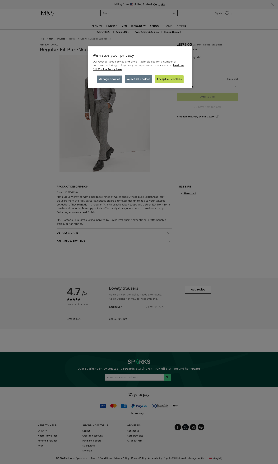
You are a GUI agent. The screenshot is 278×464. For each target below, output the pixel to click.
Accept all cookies (169, 79)
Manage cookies (109, 79)
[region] (140, 67)
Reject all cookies (138, 79)
